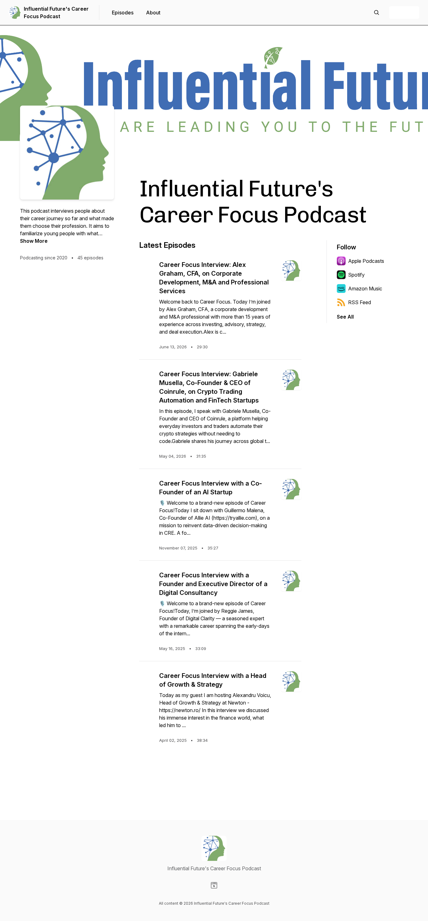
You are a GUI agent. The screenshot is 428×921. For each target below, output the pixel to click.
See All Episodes (220, 769)
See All (345, 317)
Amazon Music (365, 288)
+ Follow (404, 12)
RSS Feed (359, 302)
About (153, 12)
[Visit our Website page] (214, 885)
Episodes (122, 12)
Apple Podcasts (366, 261)
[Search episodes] (376, 12)
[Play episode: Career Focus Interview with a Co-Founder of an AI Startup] (146, 486)
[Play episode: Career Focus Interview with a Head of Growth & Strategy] (146, 678)
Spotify (356, 275)
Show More (34, 241)
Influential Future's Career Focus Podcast (56, 12)
